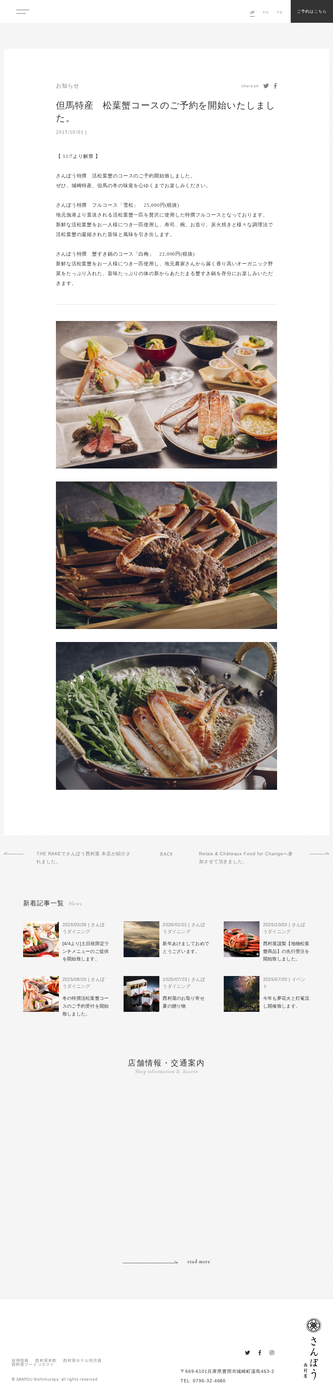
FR (280, 12)
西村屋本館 (46, 1360)
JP (252, 12)
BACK (166, 854)
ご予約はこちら (312, 11)
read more (198, 1261)
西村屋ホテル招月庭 (82, 1360)
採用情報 (20, 1360)
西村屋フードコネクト (33, 1364)
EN (266, 12)
